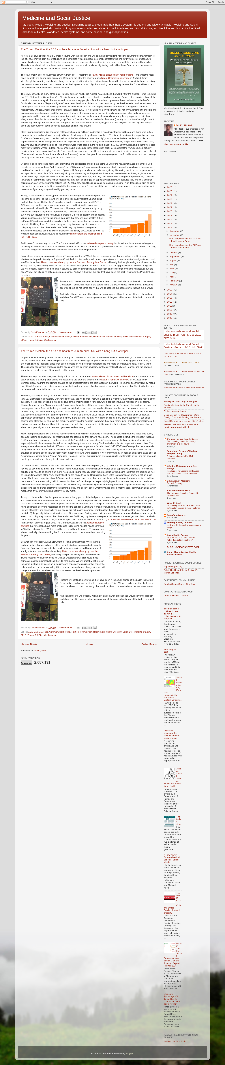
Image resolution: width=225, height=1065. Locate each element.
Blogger (129, 1053)
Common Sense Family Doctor (183, 439)
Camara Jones (41, 336)
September (175, 256)
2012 (170, 302)
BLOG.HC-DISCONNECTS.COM (183, 547)
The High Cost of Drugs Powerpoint (181, 401)
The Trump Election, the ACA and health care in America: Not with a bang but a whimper (74, 49)
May (172, 273)
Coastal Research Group (176, 595)
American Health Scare (179, 491)
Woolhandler (50, 340)
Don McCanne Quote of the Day (179, 584)
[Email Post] (78, 332)
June (172, 269)
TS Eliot (39, 340)
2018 (170, 219)
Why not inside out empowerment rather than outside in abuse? (182, 538)
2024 (170, 195)
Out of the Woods (176, 515)
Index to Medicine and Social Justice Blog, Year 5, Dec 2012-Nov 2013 (183, 334)
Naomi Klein (99, 336)
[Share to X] (89, 332)
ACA (30, 336)
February (174, 281)
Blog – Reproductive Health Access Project (181, 553)
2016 (170, 227)
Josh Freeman (184, 125)
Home (90, 644)
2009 (170, 314)
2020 (170, 211)
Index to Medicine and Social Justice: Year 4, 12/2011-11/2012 (184, 346)
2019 (170, 215)
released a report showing (100, 243)
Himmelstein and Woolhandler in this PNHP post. (132, 519)
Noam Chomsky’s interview (115, 78)
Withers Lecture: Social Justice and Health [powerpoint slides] (181, 426)
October (174, 252)
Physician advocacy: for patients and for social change (171, 734)
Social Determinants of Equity (137, 336)
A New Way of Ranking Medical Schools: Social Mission (172, 859)
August (173, 260)
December (175, 231)
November (175, 235)
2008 (170, 318)
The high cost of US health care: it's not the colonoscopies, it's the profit (172, 614)
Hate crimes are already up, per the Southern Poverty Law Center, (74, 262)
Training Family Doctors (179, 522)
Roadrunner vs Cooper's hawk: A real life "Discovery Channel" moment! (183, 472)
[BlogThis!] (86, 332)
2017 (170, 223)
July (172, 265)
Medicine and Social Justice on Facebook (184, 388)
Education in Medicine (178, 481)
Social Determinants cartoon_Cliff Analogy (184, 421)
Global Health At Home (175, 411)
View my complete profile (176, 144)
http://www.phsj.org (173, 566)
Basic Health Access (177, 535)
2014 (170, 294)
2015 (170, 290)
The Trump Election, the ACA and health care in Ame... (185, 239)
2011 (169, 306)
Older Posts (149, 644)
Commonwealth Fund (59, 336)
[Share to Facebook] (92, 332)
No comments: (66, 332)
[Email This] (83, 332)
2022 (170, 203)
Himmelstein (86, 336)
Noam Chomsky (113, 336)
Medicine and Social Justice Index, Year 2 (181, 362)
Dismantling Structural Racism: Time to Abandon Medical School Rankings (183, 506)
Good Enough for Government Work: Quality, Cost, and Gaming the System (182, 416)
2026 (170, 187)
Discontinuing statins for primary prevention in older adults (181, 442)
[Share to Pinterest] (95, 332)
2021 (170, 207)
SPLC (23, 340)
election (75, 336)
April (172, 277)
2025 (170, 191)
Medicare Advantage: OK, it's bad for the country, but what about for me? (172, 999)
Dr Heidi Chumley (174, 483)
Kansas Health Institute (175, 1041)
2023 (170, 199)
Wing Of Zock (174, 503)
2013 (170, 298)
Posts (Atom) (40, 651)
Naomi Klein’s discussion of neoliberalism (112, 75)
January (174, 285)
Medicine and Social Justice (56, 18)
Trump (31, 340)
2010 (170, 310)
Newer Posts (29, 644)
